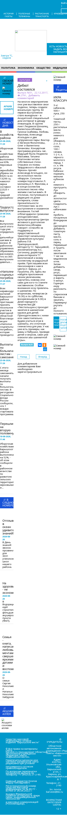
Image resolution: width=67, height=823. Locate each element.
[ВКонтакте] (40, 345)
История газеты (8, 15)
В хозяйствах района (8, 135)
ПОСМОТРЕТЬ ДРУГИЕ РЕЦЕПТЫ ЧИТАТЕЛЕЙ (63, 323)
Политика (8, 67)
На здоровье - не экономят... (10, 588)
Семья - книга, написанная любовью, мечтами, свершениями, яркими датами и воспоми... (12, 653)
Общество (43, 67)
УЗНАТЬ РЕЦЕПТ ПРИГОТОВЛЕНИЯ (56, 322)
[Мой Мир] (45, 349)
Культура (25, 79)
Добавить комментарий (29, 97)
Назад (23, 356)
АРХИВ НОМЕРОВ (8, 108)
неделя (6, 57)
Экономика (26, 67)
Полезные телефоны (24, 15)
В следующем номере (11, 514)
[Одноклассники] (44, 345)
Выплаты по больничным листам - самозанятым (9, 350)
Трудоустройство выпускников (12, 208)
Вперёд (42, 356)
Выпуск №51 (25, 92)
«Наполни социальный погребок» (9, 275)
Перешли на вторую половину (7, 428)
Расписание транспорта (42, 15)
